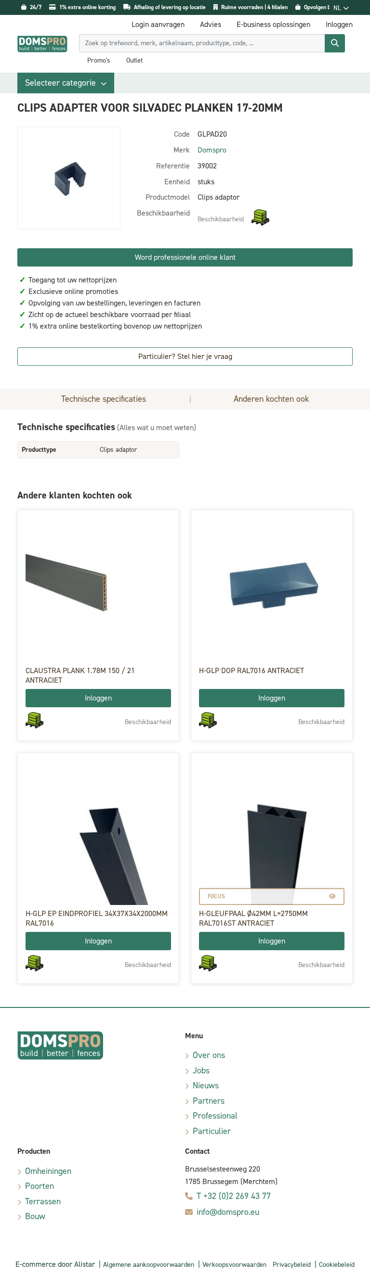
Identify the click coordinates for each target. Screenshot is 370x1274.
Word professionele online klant (185, 257)
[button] (65, 83)
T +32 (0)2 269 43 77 (234, 1196)
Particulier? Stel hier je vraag (185, 356)
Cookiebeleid (337, 1264)
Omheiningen (48, 1171)
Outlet (134, 60)
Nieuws (206, 1085)
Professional (215, 1115)
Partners (209, 1101)
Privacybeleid (292, 1264)
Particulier (212, 1131)
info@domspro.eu (228, 1212)
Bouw (35, 1216)
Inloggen (98, 698)
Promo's (98, 60)
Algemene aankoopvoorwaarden (148, 1264)
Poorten (39, 1186)
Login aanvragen (158, 24)
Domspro (212, 150)
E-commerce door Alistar (55, 1264)
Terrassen (43, 1201)
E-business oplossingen (273, 24)
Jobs (201, 1070)
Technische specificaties (103, 399)
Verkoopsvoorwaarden (234, 1264)
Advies (210, 24)
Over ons (209, 1055)
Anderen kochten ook (271, 399)
